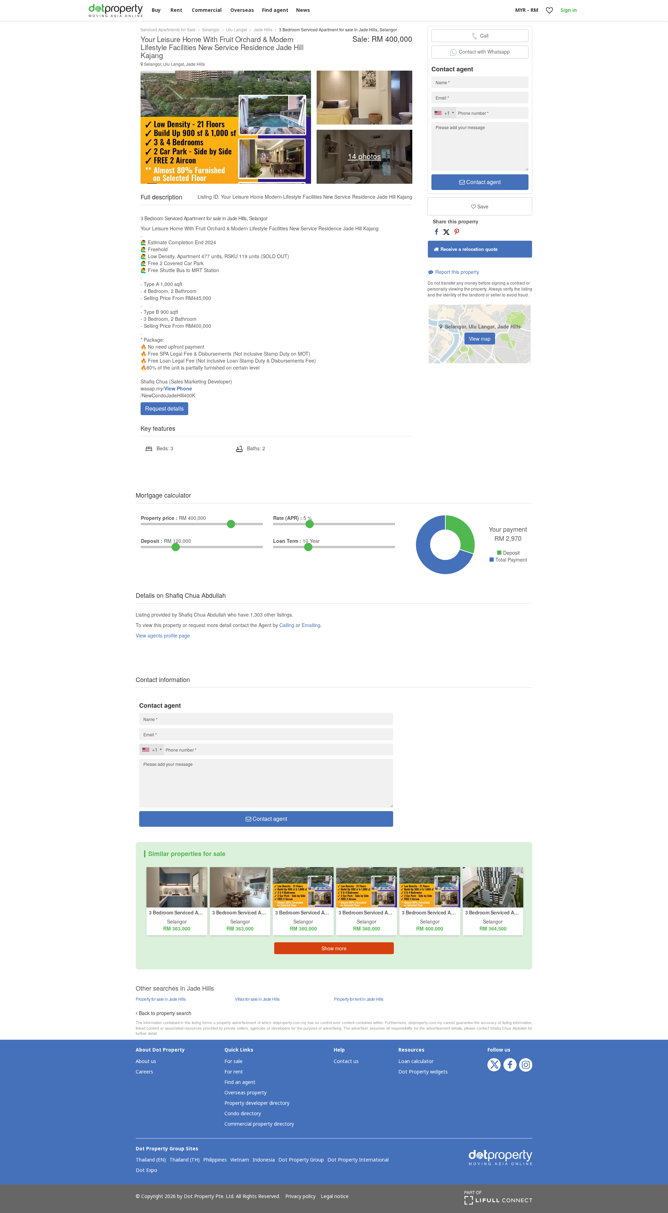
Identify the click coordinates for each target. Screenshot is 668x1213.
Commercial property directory (259, 1124)
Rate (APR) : (287, 517)
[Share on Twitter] (446, 231)
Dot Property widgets (423, 1072)
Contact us (346, 1061)
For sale (233, 1061)
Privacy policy (300, 1196)
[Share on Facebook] (436, 231)
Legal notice (335, 1196)
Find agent (275, 10)
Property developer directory (256, 1103)
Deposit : (151, 540)
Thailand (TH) (184, 1160)
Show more (334, 948)
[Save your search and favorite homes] (549, 10)
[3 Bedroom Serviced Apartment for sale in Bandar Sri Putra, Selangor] (176, 886)
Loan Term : (287, 540)
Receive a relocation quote (468, 249)
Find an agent (239, 1082)
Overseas (242, 10)
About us (146, 1061)
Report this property (456, 271)
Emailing (311, 624)
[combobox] (444, 112)
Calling (286, 624)
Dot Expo (146, 1170)
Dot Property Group (301, 1160)
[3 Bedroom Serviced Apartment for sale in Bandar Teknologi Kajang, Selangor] (240, 886)
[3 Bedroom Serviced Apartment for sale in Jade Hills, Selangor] (303, 886)
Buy (156, 10)
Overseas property (245, 1092)
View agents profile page (163, 635)
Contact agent (483, 182)
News (303, 10)
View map (480, 338)
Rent (176, 10)
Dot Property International (358, 1160)
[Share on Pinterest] (456, 231)
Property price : (159, 517)
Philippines (215, 1160)
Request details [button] (164, 408)
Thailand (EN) (151, 1160)
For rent (233, 1072)
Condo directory (242, 1113)
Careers (144, 1072)
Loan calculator (416, 1061)
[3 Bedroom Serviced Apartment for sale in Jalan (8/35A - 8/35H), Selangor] (493, 886)
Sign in (568, 10)
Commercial (207, 10)
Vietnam (239, 1160)
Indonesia (264, 1160)
